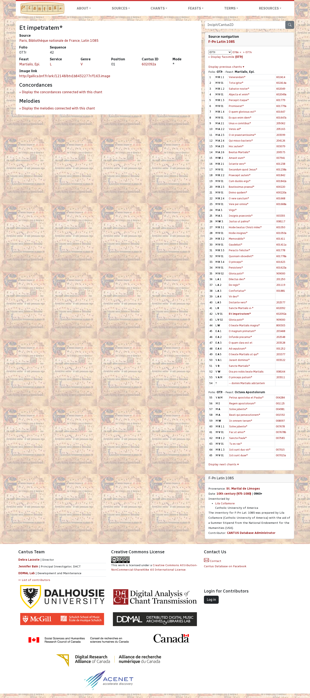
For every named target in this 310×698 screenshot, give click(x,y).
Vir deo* (234, 296)
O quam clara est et (240, 342)
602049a (281, 94)
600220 (280, 186)
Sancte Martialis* (239, 365)
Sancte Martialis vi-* (241, 308)
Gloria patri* (236, 273)
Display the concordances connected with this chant (62, 92)
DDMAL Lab (26, 573)
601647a (281, 117)
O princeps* (236, 261)
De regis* (234, 284)
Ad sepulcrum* (237, 348)
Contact (215, 561)
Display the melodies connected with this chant (58, 108)
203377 (280, 354)
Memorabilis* (237, 238)
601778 (280, 250)
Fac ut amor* (237, 432)
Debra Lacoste (29, 560)
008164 (280, 371)
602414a (281, 82)
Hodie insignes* (238, 233)
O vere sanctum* (239, 198)
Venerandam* (237, 77)
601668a (281, 204)
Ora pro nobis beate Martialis (246, 371)
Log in (211, 600)
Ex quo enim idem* (240, 117)
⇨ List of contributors (34, 580)
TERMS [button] (230, 8)
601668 (280, 198)
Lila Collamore (225, 503)
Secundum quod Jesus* (243, 169)
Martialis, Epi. (29, 64)
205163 (280, 129)
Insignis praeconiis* (241, 215)
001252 (280, 348)
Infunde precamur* (240, 337)
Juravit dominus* (239, 360)
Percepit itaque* (239, 100)
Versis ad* (235, 129)
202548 (280, 337)
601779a (281, 106)
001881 (280, 290)
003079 (280, 146)
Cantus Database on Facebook (225, 566)
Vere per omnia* (238, 204)
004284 (280, 397)
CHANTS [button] (158, 8)
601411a (281, 244)
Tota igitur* (236, 82)
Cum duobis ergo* (240, 181)
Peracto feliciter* (239, 250)
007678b (281, 432)
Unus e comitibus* (240, 123)
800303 (280, 325)
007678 (280, 426)
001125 (280, 403)
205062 (280, 123)
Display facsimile (227, 57)
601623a (281, 267)
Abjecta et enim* (239, 94)
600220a (281, 192)
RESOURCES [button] (269, 8)
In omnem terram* (240, 420)
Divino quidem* (238, 192)
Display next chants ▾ (223, 464)
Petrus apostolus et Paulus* (246, 397)
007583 (280, 438)
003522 (280, 360)
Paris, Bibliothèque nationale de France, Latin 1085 (58, 41)
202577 (280, 302)
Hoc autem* (236, 146)
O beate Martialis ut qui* (244, 354)
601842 (280, 175)
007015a (281, 455)
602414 (280, 77)
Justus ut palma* (239, 221)
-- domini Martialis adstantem (247, 383)
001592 (280, 414)
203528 (280, 342)
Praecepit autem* (240, 175)
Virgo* (233, 210)
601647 (280, 111)
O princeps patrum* (240, 377)
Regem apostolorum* (242, 403)
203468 (280, 331)
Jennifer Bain (28, 566)
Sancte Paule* (238, 438)
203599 (280, 134)
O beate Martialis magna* (244, 325)
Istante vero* (237, 163)
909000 (280, 273)
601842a (281, 181)
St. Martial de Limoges (243, 488)
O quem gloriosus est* (242, 111)
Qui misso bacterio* (241, 140)
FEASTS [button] (194, 8)
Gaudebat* (235, 244)
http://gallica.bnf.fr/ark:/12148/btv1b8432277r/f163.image (64, 76)
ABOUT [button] (82, 8)
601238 (280, 163)
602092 (280, 308)
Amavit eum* (237, 157)
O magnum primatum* (242, 331)
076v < (236, 52)
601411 (280, 238)
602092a (149, 64)
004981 (280, 409)
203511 (280, 377)
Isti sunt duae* (238, 455)
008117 (280, 221)
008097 (280, 420)
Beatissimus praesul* (241, 186)
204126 (280, 140)
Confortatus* (237, 290)
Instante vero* (238, 302)
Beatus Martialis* (239, 152)
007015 (280, 449)
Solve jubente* (238, 409)
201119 (280, 284)
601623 (280, 261)
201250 (280, 279)
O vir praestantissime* (242, 134)
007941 (280, 157)
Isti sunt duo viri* (240, 449)
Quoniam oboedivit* (241, 256)
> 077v (247, 52)
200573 (280, 152)
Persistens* (236, 267)
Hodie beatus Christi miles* (245, 227)
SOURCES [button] (119, 8)
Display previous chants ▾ (226, 67)
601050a (281, 233)
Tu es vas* (235, 443)
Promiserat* (236, 106)
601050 (280, 227)
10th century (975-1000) (234, 493)
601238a (281, 169)
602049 (280, 88)
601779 (280, 100)
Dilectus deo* (237, 279)
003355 (280, 215)
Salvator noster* (239, 88)
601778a (281, 256)
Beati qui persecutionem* (244, 414)
